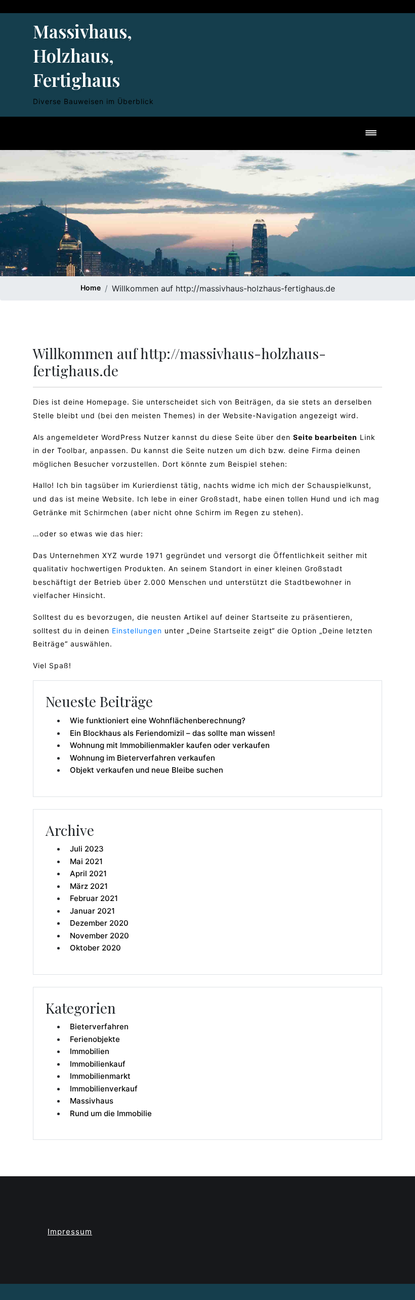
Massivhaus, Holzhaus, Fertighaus (82, 55)
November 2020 (99, 935)
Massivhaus (91, 1101)
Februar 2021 (94, 898)
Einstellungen (137, 630)
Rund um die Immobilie (111, 1113)
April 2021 (88, 873)
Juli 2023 (87, 849)
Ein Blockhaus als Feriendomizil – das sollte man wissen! (172, 733)
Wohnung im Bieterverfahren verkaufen (142, 758)
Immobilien (89, 1051)
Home (90, 287)
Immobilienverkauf (104, 1088)
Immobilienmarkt (100, 1076)
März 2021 (89, 886)
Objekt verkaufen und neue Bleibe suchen (146, 770)
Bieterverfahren (99, 1026)
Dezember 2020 (99, 923)
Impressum (70, 1231)
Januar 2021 (92, 911)
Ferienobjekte (95, 1039)
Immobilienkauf (98, 1064)
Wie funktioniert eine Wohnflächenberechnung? (157, 720)
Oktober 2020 (95, 948)
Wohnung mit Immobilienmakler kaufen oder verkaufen (170, 745)
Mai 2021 (86, 861)
